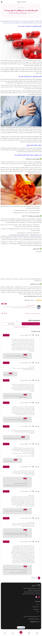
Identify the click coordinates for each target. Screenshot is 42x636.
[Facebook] (6, 304)
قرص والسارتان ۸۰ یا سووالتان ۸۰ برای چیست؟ (21, 10)
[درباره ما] (13, 633)
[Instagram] (4, 304)
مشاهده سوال (6, 335)
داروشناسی (29, 13)
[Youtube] (2, 304)
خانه (32, 13)
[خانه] (37, 633)
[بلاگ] (29, 633)
